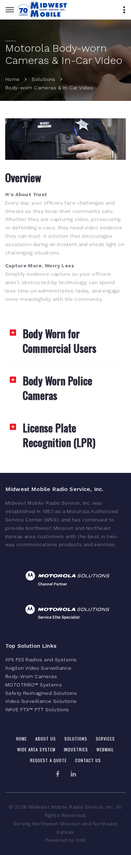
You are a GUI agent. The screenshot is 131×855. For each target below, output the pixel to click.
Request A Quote (48, 760)
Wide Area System (36, 749)
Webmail (105, 749)
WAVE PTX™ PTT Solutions (37, 709)
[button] (65, 337)
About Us (45, 738)
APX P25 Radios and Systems (41, 659)
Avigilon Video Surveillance (38, 668)
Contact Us (88, 760)
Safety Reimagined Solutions (41, 693)
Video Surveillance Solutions (41, 701)
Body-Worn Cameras (31, 676)
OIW (81, 840)
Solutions (44, 79)
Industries (76, 749)
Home (12, 79)
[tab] (65, 337)
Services (105, 738)
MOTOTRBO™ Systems (33, 684)
